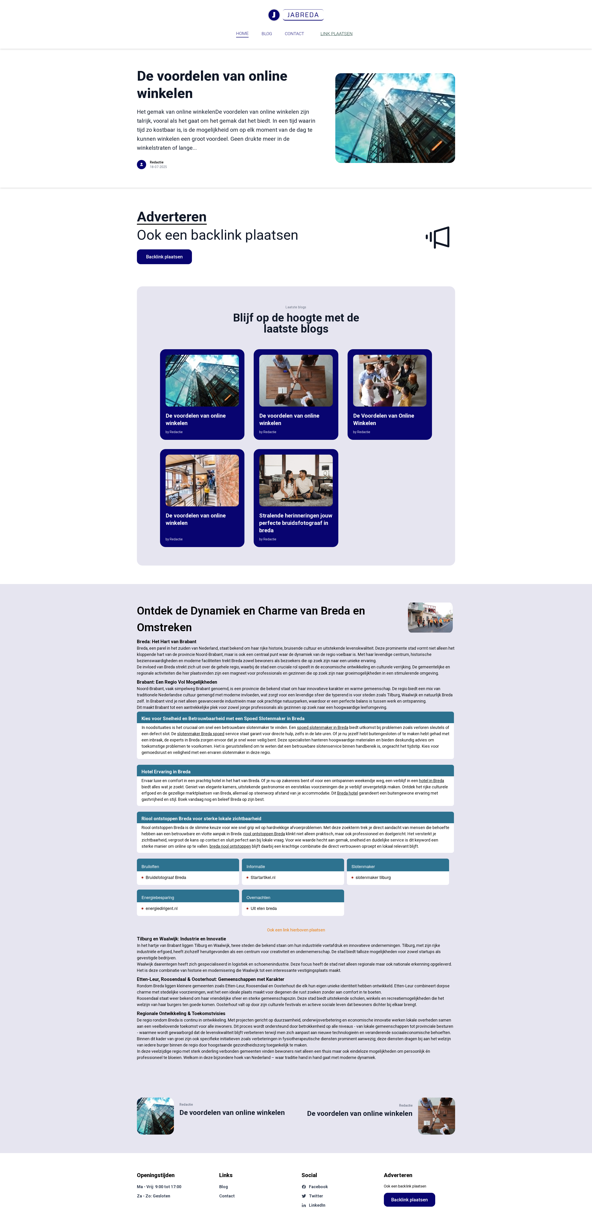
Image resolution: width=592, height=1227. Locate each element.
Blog (267, 33)
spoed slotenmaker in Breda (322, 727)
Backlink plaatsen (164, 257)
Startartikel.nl (263, 877)
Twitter (316, 1195)
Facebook (318, 1186)
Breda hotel (347, 793)
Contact (294, 33)
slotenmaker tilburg (373, 877)
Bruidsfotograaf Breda (166, 877)
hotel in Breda (431, 780)
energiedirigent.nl (162, 908)
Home (242, 33)
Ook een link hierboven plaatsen (296, 929)
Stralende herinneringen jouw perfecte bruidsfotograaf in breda (295, 523)
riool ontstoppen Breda (264, 833)
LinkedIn (317, 1205)
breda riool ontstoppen (230, 846)
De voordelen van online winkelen (232, 1112)
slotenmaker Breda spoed (200, 733)
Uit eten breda (264, 908)
